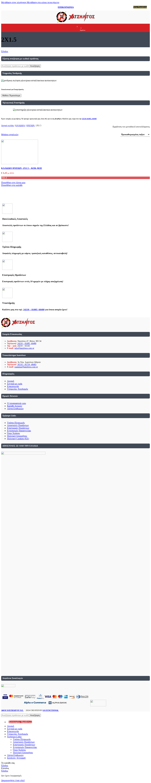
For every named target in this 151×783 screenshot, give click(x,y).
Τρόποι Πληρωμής (16, 422)
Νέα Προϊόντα (140, 7)
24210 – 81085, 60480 (34, 309)
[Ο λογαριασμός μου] (70, 28)
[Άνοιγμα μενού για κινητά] (65, 28)
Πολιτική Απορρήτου (17, 436)
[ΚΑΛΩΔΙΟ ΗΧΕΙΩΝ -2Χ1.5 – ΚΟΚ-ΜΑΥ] (19, 163)
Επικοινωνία (13, 386)
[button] (11, 185)
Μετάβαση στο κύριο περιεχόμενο (43, 2)
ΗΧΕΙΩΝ (30, 125)
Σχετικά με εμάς (14, 383)
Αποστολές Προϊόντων (18, 425)
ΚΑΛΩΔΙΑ (20, 125)
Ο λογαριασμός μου (16, 403)
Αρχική (10, 381)
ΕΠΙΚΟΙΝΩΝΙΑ (66, 7)
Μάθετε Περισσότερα (11, 95)
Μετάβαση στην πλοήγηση (14, 2)
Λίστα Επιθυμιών (15, 408)
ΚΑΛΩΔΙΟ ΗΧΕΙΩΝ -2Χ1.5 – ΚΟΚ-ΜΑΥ (21, 168)
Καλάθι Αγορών (14, 406)
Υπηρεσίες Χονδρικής (17, 389)
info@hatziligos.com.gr (24, 348)
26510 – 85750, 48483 (26, 364)
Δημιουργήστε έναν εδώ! (13, 780)
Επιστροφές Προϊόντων (18, 428)
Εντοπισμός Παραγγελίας (19, 430)
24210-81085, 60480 (89, 119)
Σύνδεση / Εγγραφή (16, 758)
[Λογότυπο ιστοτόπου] (75, 23)
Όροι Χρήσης (13, 433)
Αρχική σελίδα (7, 125)
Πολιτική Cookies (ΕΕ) (18, 438)
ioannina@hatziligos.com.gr (26, 367)
